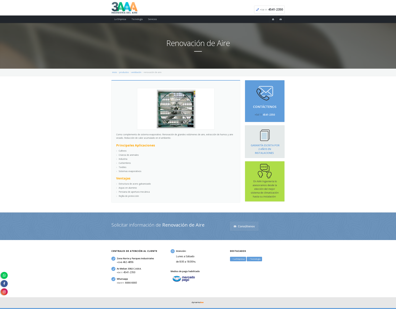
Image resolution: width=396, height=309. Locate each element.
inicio (114, 72)
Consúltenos (246, 226)
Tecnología (255, 259)
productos (124, 72)
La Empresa (239, 259)
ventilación (136, 72)
